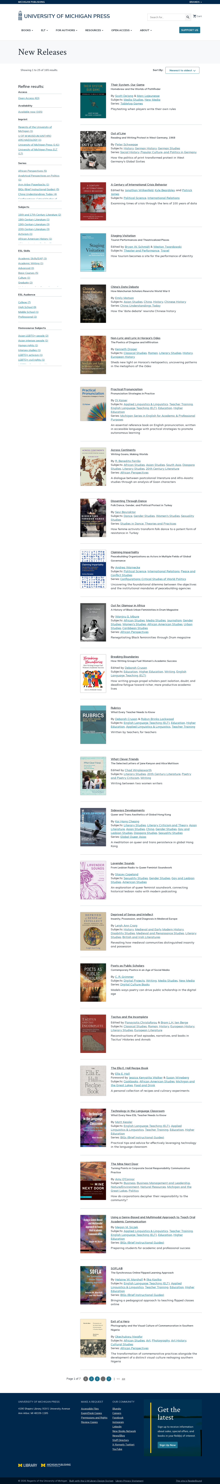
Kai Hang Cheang (127, 821)
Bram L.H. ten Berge (174, 1022)
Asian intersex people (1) (33, 340)
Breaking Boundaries (125, 656)
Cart (197, 16)
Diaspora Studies (145, 833)
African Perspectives (134, 472)
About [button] (145, 30)
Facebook (117, 1417)
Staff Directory (120, 1440)
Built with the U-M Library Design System (91, 1480)
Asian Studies (133, 302)
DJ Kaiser (121, 400)
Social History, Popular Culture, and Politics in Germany (158, 152)
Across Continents (123, 450)
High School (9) (27, 307)
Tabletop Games (131, 103)
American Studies (134, 882)
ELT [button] (43, 30)
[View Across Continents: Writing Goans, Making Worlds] (93, 467)
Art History (178, 1340)
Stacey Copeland (126, 874)
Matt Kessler (123, 1122)
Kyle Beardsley (165, 190)
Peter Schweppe (126, 144)
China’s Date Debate (125, 287)
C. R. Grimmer (124, 977)
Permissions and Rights (94, 1417)
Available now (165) (30, 111)
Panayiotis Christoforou (141, 1022)
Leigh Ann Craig (126, 925)
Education (165, 408)
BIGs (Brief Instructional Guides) (142, 1137)
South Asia (173, 465)
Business (129, 1183)
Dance (128, 516)
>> (123, 1378)
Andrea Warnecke (127, 567)
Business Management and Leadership (163, 1183)
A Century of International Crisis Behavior (139, 184)
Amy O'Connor (125, 1179)
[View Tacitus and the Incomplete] (93, 1034)
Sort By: (158, 70)
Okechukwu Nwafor (129, 1336)
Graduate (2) (25, 282)
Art (148, 1340)
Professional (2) (27, 316)
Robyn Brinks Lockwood (157, 719)
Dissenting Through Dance (129, 501)
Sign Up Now (168, 1445)
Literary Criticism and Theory (167, 825)
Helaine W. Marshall (129, 1279)
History (129, 148)
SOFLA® (117, 1268)
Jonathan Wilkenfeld (139, 190)
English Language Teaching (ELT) (134, 408)
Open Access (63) (28, 98)
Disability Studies (123, 933)
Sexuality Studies (170, 833)
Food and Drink (144, 1085)
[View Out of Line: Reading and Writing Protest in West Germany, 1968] (93, 150)
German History (146, 148)
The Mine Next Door (124, 1164)
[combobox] (182, 70)
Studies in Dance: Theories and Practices (148, 523)
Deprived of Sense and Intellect (132, 914)
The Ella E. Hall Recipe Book (129, 1068)
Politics (134, 1190)
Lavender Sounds (122, 863)
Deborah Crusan (136, 668)
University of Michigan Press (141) (38, 144)
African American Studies (164, 624)
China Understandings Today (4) (37, 194)
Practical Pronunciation (127, 389)
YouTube (117, 1449)
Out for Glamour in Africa (128, 605)
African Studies (134, 465)
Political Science (135, 198)
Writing (169, 671)
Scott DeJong (124, 96)
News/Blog (118, 1435)
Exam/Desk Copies (91, 1413)
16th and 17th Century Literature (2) (39, 214)
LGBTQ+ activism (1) (30, 355)
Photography (161, 1340)
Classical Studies (135, 353)
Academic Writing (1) (30, 263)
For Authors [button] (66, 30)
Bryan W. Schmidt (137, 246)
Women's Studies (168, 516)
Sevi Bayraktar (125, 512)
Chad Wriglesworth (138, 770)
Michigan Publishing (31, 1)
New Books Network (124, 1431)
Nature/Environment (125, 1187)
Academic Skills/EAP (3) (32, 258)
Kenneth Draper (126, 349)
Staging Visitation (123, 235)
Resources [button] (93, 30)
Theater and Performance (141, 250)
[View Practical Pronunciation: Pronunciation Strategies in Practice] (93, 404)
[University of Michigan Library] (29, 1465)
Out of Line (118, 133)
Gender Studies (144, 516)
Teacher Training (181, 404)
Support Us (189, 30)
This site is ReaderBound (189, 1480)
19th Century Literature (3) (34, 224)
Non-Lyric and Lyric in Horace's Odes (135, 338)
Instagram (118, 1422)
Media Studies (133, 99)
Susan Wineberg (177, 1077)
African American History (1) (35, 238)
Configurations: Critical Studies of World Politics (153, 579)
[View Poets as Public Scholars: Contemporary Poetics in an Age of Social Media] (93, 982)
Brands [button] (195, 1)
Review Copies (89, 1422)
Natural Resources (153, 1187)
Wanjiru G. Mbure (127, 616)
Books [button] (26, 30)
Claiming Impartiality (125, 552)
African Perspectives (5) (32, 170)
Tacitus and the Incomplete (129, 1017)
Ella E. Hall (122, 1073)
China (148, 302)
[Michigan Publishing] (57, 1465)
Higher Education (151, 671)
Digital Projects (134, 980)
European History (123, 357)
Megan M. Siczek (126, 1227)
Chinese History (175, 302)
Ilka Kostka (154, 1279)
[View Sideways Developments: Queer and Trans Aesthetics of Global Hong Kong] (93, 827)
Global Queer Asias (133, 837)
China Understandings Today (140, 305)
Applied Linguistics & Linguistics (146, 404)
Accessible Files (90, 1408)
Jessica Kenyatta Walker (146, 1077)
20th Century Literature (162, 468)
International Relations (164, 198)
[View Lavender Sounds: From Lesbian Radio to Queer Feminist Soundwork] (93, 880)
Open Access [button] (120, 30)
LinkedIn (117, 1426)
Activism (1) (25, 233)
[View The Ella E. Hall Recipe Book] (93, 1081)
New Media (152, 99)
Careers (116, 1413)
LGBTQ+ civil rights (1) (31, 359)
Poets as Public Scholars (127, 965)
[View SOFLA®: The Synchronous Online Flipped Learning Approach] (93, 1285)
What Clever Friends (125, 759)
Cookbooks (131, 1081)
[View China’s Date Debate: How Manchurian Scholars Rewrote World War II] (93, 304)
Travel (165, 250)
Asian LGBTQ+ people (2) (33, 335)
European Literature (148, 1030)
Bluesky (116, 1408)
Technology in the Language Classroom (138, 1111)
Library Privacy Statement (129, 1480)
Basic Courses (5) (28, 272)
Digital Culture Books (135, 984)
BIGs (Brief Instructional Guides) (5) (38, 189)
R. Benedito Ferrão (128, 461)
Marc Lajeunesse (148, 96)
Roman (153, 353)
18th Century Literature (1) (34, 219)
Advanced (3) (26, 268)
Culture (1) (24, 277)
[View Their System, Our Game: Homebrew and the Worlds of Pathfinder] (93, 100)
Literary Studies (170, 353)
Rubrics (116, 708)
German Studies (169, 148)
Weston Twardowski (167, 246)
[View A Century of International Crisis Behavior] (93, 201)
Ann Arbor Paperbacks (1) (33, 184)
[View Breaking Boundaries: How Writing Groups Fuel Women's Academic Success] (93, 673)
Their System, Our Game (127, 85)
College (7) (24, 302)
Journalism (174, 620)
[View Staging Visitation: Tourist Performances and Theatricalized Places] (93, 252)
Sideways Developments (128, 810)
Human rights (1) (28, 345)
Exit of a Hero (120, 1321)
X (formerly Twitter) (123, 1444)
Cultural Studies (122, 1344)
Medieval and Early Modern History (159, 929)
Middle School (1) (28, 311)
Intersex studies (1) (29, 350)
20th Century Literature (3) (34, 229)
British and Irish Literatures (141, 937)
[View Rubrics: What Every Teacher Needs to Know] (93, 725)
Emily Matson (124, 298)
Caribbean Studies (135, 628)
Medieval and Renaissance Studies (160, 933)
